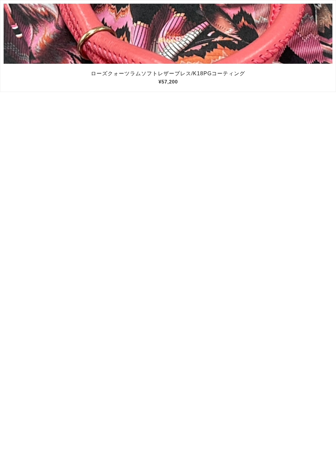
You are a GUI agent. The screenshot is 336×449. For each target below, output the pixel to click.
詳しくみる (168, 34)
